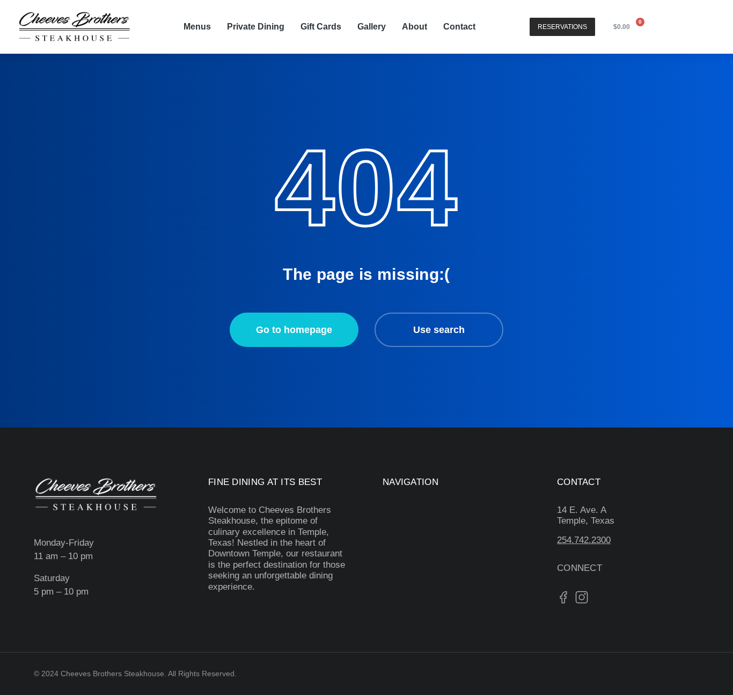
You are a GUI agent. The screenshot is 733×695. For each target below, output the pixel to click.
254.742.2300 (584, 540)
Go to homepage (294, 329)
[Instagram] (699, 26)
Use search (439, 329)
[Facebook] (672, 26)
